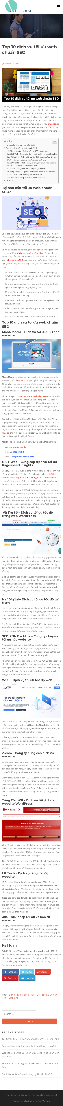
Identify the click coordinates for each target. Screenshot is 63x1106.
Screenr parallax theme (23, 1101)
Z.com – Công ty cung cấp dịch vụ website (27, 168)
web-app (21, 380)
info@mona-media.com (22, 456)
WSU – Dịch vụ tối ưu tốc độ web (23, 165)
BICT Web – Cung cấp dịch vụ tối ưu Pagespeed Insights (33, 154)
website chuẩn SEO (14, 260)
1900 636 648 (18, 451)
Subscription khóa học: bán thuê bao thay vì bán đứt (29, 1046)
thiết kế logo (32, 477)
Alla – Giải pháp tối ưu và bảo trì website (28, 177)
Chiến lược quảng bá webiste (30, 253)
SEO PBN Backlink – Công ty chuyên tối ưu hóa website (33, 162)
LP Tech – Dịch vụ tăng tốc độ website (26, 174)
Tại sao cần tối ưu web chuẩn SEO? (20, 145)
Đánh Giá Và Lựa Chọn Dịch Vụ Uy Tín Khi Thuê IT (27, 1074)
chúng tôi (52, 123)
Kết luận (9, 180)
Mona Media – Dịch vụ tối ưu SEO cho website (29, 151)
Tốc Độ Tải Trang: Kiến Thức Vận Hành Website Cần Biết (30, 1039)
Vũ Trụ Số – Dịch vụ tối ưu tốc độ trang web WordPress (33, 157)
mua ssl (5, 432)
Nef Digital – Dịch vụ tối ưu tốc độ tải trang (28, 160)
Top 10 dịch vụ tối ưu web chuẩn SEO (21, 148)
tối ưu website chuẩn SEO (33, 396)
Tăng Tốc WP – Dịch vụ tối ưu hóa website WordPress (32, 171)
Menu (58, 6)
